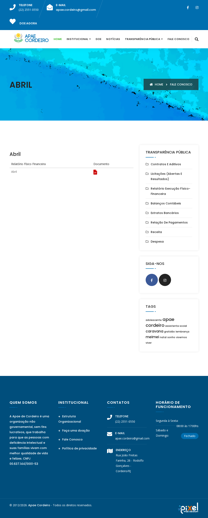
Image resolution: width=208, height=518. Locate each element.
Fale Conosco (178, 39)
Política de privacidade (79, 448)
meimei (152, 336)
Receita (156, 232)
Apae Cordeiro (39, 505)
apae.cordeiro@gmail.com (76, 10)
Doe (98, 39)
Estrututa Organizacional (69, 419)
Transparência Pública (142, 39)
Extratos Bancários (165, 213)
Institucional (77, 39)
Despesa (157, 242)
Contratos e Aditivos (166, 164)
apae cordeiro (160, 322)
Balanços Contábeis (166, 203)
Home (58, 39)
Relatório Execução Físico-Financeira (170, 191)
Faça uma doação (75, 430)
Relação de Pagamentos (169, 222)
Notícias (113, 39)
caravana (154, 331)
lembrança (182, 331)
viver (149, 342)
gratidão (169, 331)
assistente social (176, 326)
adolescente (154, 320)
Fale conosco (181, 84)
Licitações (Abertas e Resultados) (166, 176)
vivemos (181, 337)
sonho (171, 337)
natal (163, 337)
